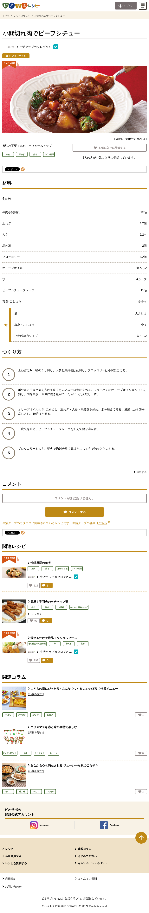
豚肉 (33, 568)
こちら (104, 523)
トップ (5, 16)
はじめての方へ (87, 856)
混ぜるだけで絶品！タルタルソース (53, 637)
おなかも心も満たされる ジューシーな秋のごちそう (64, 765)
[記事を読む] (36, 694)
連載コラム (84, 848)
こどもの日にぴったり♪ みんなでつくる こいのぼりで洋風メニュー (74, 688)
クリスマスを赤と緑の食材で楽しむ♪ (54, 727)
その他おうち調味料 (37, 644)
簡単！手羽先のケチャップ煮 (49, 601)
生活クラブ (74, 898)
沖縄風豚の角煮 (40, 562)
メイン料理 (77, 568)
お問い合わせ (13, 886)
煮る (47, 568)
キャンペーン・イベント (93, 863)
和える (69, 644)
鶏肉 (47, 607)
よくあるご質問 (87, 878)
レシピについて (22, 16)
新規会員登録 (13, 856)
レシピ (9, 848)
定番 (83, 644)
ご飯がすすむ (62, 568)
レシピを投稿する (16, 863)
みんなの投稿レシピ (79, 607)
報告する (142, 472)
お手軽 (61, 607)
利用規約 (10, 878)
